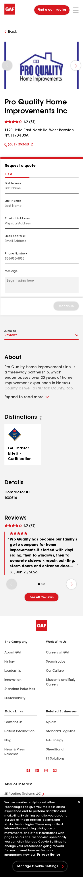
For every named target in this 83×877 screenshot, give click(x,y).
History (9, 661)
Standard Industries (19, 689)
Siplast (51, 722)
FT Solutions (55, 758)
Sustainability (14, 698)
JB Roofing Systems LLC (22, 794)
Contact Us (13, 722)
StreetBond (55, 749)
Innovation (12, 680)
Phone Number (15, 253)
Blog (7, 740)
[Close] (79, 802)
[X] (37, 770)
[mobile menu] (76, 10)
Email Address (14, 236)
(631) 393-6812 (18, 145)
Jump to (10, 331)
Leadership (12, 671)
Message (11, 271)
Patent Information (19, 731)
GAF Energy (54, 740)
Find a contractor (51, 10)
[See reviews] (19, 121)
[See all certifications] (40, 418)
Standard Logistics (60, 731)
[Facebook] (28, 770)
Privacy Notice (48, 854)
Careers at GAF (57, 652)
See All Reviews (41, 597)
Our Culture (55, 671)
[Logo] (9, 14)
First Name (12, 183)
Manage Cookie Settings (37, 866)
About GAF (12, 652)
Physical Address (16, 218)
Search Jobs (55, 661)
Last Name (12, 201)
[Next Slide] (76, 65)
